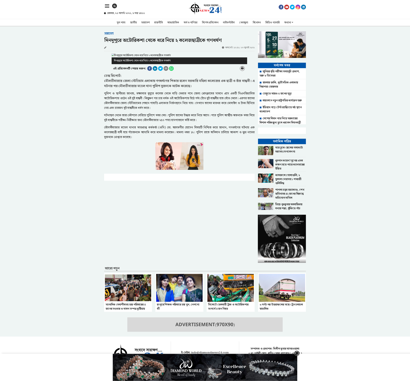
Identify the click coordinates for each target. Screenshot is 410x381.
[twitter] (160, 68)
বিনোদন (257, 22)
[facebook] (149, 68)
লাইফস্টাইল (229, 22)
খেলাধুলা (243, 22)
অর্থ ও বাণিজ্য (190, 22)
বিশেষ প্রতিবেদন (210, 22)
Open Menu (107, 6)
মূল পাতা (121, 22)
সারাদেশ (145, 22)
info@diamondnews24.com (210, 352)
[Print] (242, 68)
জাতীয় (133, 22)
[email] (166, 68)
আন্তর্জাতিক (173, 22)
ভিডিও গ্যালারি (272, 22)
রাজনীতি (158, 22)
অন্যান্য (287, 22)
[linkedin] (155, 68)
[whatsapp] (171, 68)
